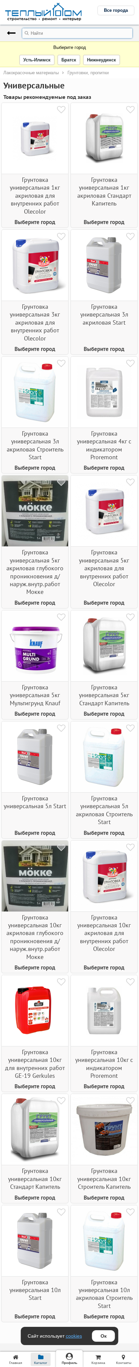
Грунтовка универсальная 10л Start (35, 1290)
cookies (74, 1336)
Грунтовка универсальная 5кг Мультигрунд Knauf (35, 695)
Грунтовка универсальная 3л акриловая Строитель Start (35, 445)
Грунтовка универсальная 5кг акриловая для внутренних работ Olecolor (104, 568)
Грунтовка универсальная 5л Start (35, 802)
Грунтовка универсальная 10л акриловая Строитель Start (104, 1294)
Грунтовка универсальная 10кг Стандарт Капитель (35, 1179)
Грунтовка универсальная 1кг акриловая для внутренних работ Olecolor (35, 195)
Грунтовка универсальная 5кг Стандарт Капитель (104, 695)
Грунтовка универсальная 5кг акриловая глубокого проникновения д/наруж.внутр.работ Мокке (34, 572)
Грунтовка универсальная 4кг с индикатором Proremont (104, 445)
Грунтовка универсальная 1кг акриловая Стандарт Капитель (104, 191)
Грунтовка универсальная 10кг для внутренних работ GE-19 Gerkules (35, 1063)
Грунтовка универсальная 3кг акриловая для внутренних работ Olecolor (35, 322)
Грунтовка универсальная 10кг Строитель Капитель (104, 1179)
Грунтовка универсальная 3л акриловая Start (104, 314)
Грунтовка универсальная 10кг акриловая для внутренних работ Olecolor (104, 933)
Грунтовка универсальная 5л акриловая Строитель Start (104, 810)
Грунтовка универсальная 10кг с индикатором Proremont (104, 1063)
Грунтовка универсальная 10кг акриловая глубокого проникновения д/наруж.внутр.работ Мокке (34, 937)
